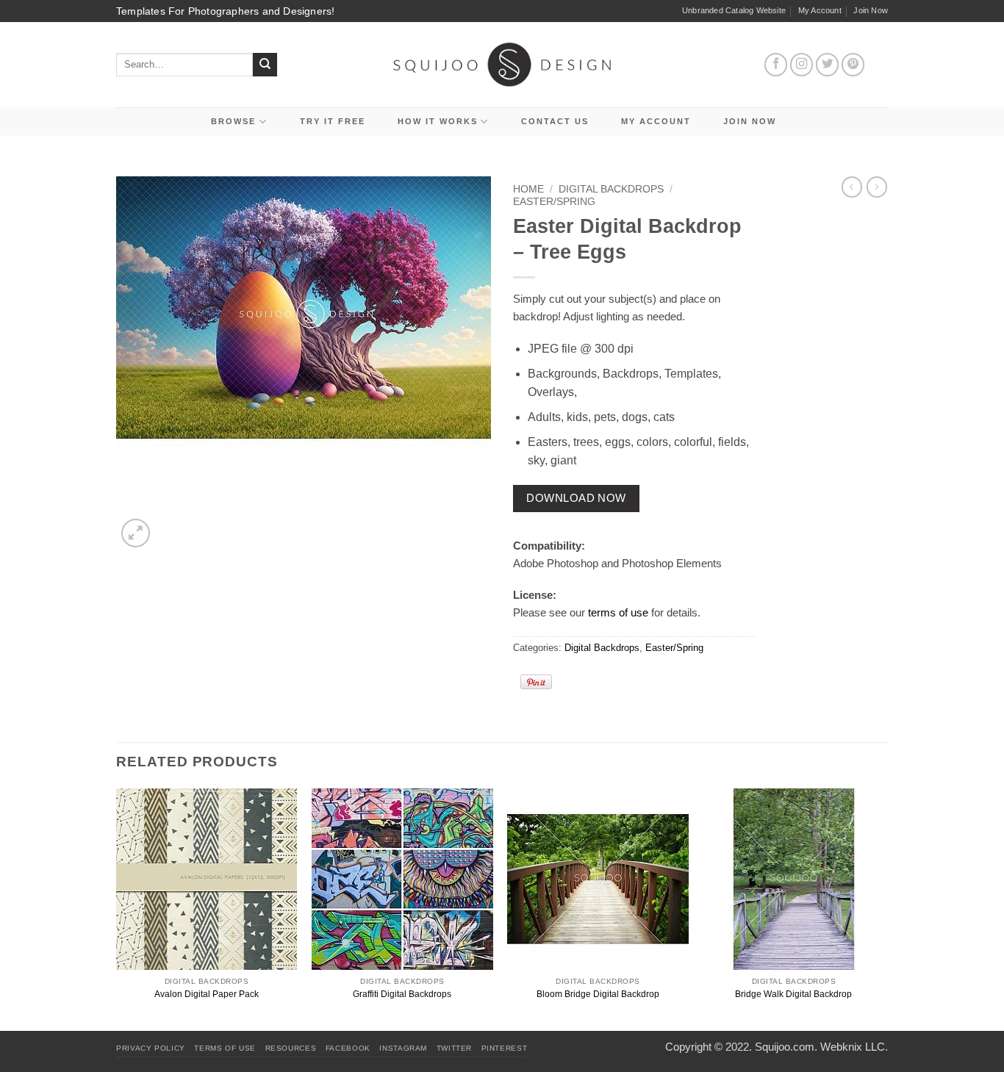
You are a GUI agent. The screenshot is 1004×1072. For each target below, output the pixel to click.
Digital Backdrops (611, 189)
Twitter (454, 1048)
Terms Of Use (225, 1048)
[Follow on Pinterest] (853, 64)
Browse (233, 121)
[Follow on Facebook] (776, 64)
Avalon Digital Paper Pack (206, 994)
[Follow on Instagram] (802, 64)
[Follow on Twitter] (827, 64)
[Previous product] (877, 186)
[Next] (883, 908)
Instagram (403, 1048)
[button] (135, 533)
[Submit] (265, 65)
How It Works (438, 121)
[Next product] (852, 186)
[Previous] (117, 908)
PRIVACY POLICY (150, 1048)
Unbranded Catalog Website (734, 10)
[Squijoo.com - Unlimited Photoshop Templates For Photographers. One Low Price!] (502, 64)
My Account (820, 10)
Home (528, 189)
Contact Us (555, 121)
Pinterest (504, 1048)
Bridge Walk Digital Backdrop (793, 994)
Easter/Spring (554, 201)
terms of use (618, 612)
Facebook (348, 1048)
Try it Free (332, 121)
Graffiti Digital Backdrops (402, 994)
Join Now (870, 10)
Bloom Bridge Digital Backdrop (598, 994)
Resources (291, 1048)
